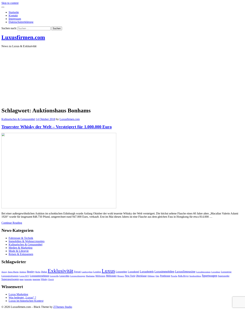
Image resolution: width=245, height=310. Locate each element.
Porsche (174, 276)
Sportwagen (209, 275)
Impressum (15, 18)
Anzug (4, 272)
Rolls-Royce (183, 276)
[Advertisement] (122, 76)
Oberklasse (141, 275)
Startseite (14, 12)
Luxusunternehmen (39, 275)
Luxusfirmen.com (23, 37)
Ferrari (77, 271)
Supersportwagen (10, 279)
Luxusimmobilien (164, 271)
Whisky (44, 279)
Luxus (108, 271)
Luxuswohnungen (77, 276)
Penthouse (165, 275)
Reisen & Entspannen (21, 254)
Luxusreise (226, 272)
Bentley (31, 271)
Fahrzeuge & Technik (21, 238)
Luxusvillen (64, 276)
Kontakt (13, 15)
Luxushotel (133, 271)
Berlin (37, 272)
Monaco (120, 276)
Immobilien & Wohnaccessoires (26, 241)
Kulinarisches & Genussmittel (18, 119)
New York (130, 275)
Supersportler (223, 276)
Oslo (157, 276)
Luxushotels (147, 271)
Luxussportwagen (10, 276)
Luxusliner (215, 272)
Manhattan (90, 276)
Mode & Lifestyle (19, 250)
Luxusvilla (54, 276)
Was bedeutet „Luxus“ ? (22, 297)
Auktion (22, 272)
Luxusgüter (121, 271)
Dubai (44, 272)
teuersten (36, 279)
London (97, 272)
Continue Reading (11, 222)
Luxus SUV (24, 276)
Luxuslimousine (185, 271)
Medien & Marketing (20, 247)
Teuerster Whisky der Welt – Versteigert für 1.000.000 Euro (56, 126)
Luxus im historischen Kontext (26, 300)
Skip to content (9, 2)
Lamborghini (87, 272)
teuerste (28, 279)
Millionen (100, 276)
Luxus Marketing (18, 294)
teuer (22, 279)
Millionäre (111, 275)
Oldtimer (151, 276)
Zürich (51, 279)
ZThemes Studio (62, 306)
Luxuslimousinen (203, 272)
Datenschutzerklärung (21, 21)
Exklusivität (60, 271)
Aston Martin (13, 272)
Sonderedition (195, 276)
